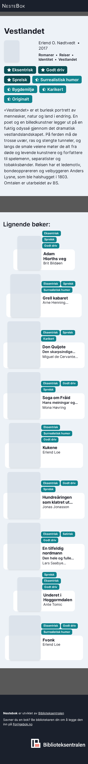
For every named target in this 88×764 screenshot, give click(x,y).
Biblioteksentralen (51, 713)
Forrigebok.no (22, 724)
